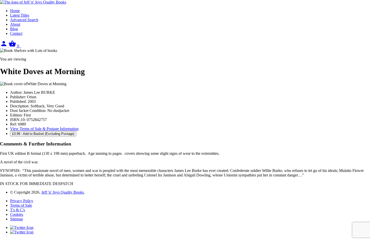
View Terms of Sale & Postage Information (44, 129)
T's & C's (17, 210)
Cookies (16, 214)
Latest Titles (19, 15)
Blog (14, 29)
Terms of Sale (21, 205)
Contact (16, 33)
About (15, 24)
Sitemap (16, 219)
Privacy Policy (21, 201)
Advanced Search (24, 20)
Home (15, 11)
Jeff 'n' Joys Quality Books (62, 192)
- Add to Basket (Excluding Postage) (43, 134)
